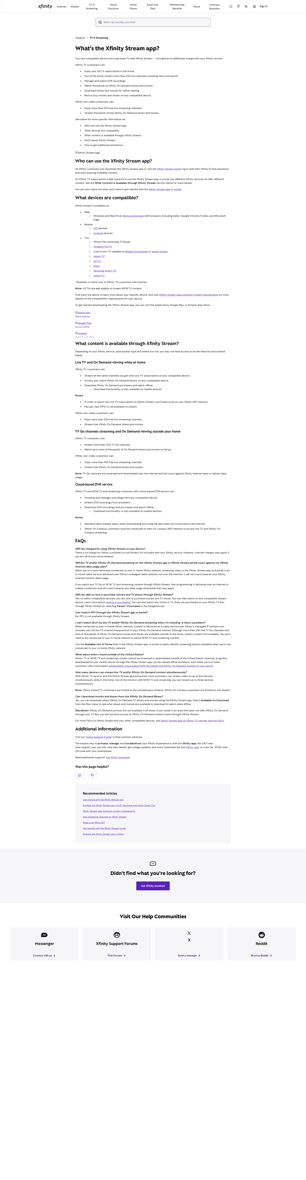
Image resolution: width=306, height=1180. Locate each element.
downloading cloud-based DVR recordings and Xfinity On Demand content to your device (161, 666)
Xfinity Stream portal (169, 169)
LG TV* (98, 261)
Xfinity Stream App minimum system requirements (188, 294)
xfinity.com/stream (133, 216)
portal (177, 189)
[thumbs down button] (92, 775)
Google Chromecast (136, 251)
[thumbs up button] (79, 775)
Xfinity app (192, 747)
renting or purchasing (118, 602)
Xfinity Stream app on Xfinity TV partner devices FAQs (192, 720)
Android (98, 233)
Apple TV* (100, 256)
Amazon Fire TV (103, 246)
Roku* (97, 266)
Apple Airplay (160, 251)
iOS (96, 228)
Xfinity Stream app (160, 189)
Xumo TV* (99, 275)
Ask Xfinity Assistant (118, 757)
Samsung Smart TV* (105, 270)
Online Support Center (99, 737)
